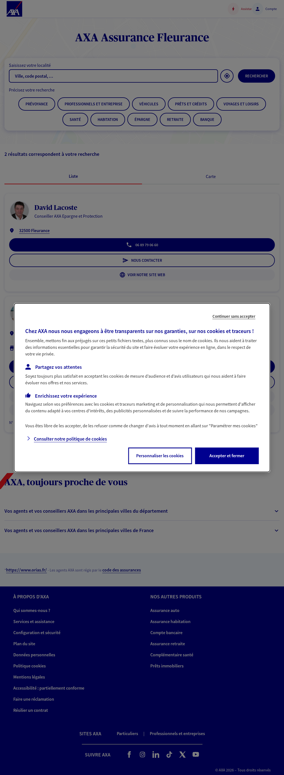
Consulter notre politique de (70, 439)
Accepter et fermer (226, 455)
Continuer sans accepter (233, 316)
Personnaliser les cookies (160, 455)
